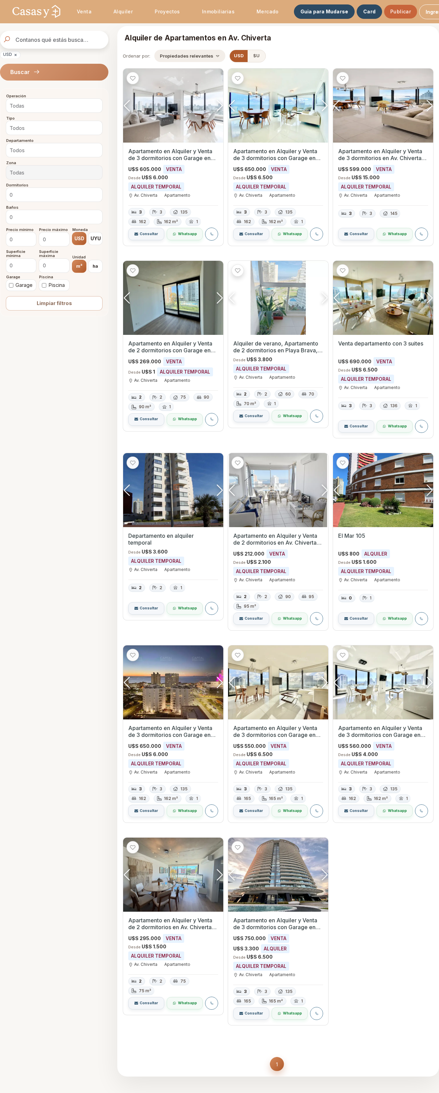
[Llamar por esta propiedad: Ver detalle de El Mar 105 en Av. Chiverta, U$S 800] (421, 618)
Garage (13, 277)
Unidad (79, 257)
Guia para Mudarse (324, 11)
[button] (219, 105)
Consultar (149, 234)
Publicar (400, 11)
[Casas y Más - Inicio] (36, 11)
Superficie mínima (15, 254)
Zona (11, 163)
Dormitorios (17, 185)
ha (95, 265)
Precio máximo (53, 230)
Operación (16, 96)
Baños (12, 207)
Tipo (10, 119)
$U (256, 55)
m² (79, 265)
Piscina (46, 277)
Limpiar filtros (54, 303)
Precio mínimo (20, 230)
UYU (96, 238)
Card (369, 11)
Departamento (20, 140)
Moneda (80, 230)
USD (10, 54)
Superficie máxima (48, 254)
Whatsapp (187, 234)
